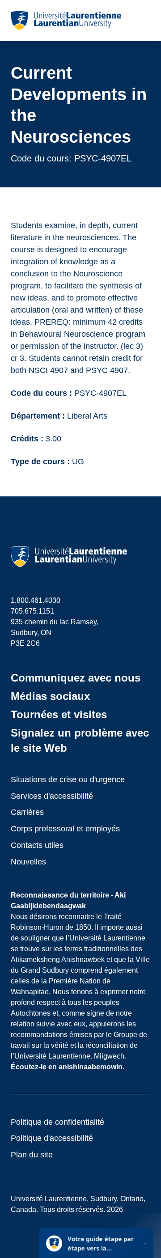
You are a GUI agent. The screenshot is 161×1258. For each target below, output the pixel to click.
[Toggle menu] (143, 20)
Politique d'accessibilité (52, 1138)
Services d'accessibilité (52, 796)
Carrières (27, 812)
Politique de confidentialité (57, 1122)
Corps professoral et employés (65, 828)
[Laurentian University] (66, 20)
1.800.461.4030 (35, 600)
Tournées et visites (59, 714)
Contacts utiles (37, 845)
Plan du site (32, 1154)
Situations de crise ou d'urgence (68, 779)
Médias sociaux (50, 696)
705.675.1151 (32, 611)
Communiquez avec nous (75, 678)
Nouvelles (28, 861)
